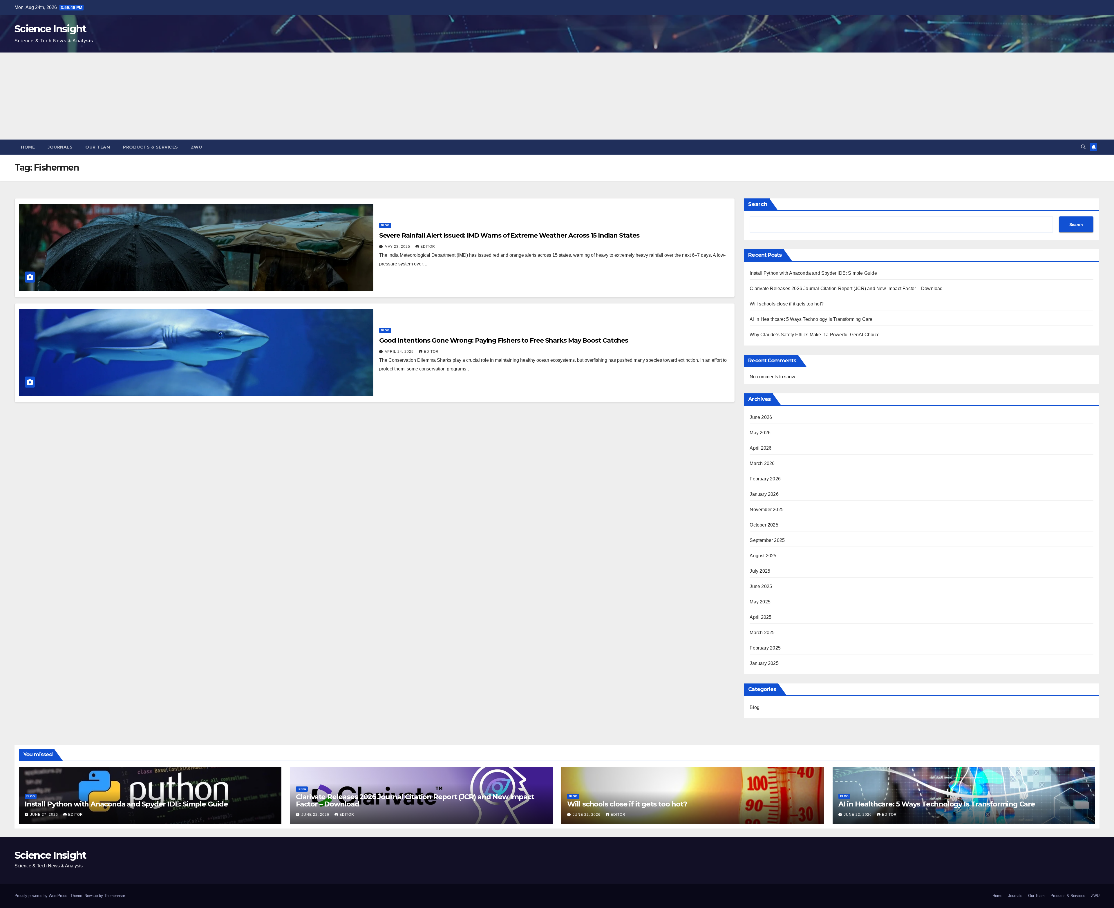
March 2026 (762, 463)
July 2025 (760, 571)
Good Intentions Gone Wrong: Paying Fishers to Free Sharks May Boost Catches (503, 340)
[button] (1083, 146)
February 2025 (765, 647)
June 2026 (761, 417)
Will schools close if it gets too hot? (787, 303)
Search (757, 204)
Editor (427, 247)
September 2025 (767, 540)
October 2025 (764, 524)
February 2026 (765, 478)
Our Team (97, 147)
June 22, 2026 (315, 815)
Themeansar (114, 895)
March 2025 (762, 632)
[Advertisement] (557, 96)
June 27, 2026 (44, 815)
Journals (60, 147)
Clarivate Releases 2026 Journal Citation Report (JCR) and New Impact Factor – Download (846, 288)
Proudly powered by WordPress (41, 895)
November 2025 (767, 509)
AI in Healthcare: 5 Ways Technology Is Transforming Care (811, 319)
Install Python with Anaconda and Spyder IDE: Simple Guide (813, 273)
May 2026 (760, 432)
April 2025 (760, 617)
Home (28, 147)
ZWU (196, 147)
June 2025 (761, 586)
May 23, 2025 (398, 247)
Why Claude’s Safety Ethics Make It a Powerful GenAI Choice (815, 334)
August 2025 (763, 555)
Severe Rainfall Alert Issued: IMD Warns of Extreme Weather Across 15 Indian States (509, 235)
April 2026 (760, 448)
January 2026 (764, 494)
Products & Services (150, 147)
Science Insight (50, 29)
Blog (385, 225)
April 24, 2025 (400, 352)
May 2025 (760, 601)
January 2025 (764, 663)
